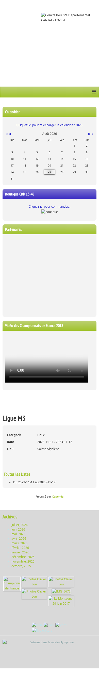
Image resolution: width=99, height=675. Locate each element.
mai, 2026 (18, 534)
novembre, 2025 (23, 561)
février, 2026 (20, 548)
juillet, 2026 (19, 525)
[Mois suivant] (89, 133)
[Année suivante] (92, 133)
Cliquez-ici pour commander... (49, 206)
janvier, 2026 (20, 552)
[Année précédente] (6, 133)
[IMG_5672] (61, 591)
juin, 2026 (18, 529)
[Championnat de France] (12, 584)
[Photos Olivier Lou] (34, 582)
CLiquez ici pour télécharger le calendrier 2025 (49, 125)
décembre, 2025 (23, 557)
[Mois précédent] (10, 133)
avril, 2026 (18, 538)
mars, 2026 (19, 543)
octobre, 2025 (21, 566)
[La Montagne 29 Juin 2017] (61, 601)
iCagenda (57, 496)
